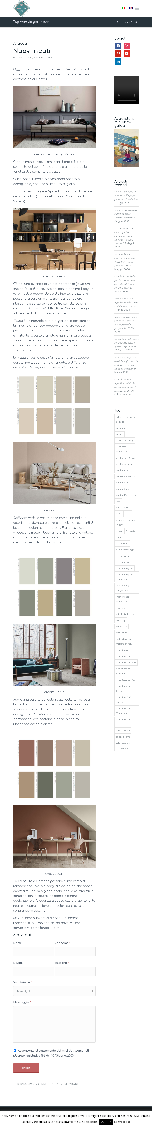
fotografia (131, 531)
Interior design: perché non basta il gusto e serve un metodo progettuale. (126, 322)
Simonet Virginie (69, 1084)
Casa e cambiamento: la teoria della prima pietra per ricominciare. (126, 195)
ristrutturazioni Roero (123, 722)
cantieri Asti (122, 482)
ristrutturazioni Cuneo (123, 688)
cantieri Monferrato (126, 495)
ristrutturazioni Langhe (123, 699)
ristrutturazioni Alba (126, 662)
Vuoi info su (22, 982)
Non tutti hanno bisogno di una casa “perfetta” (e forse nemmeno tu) (124, 259)
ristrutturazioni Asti (125, 679)
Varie (51, 57)
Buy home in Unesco (126, 457)
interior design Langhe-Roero (123, 588)
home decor (122, 543)
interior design (123, 562)
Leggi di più (122, 1121)
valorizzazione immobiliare (123, 745)
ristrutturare (122, 650)
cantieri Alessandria (126, 476)
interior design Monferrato (123, 599)
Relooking (40, 57)
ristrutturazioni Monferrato (123, 710)
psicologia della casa (126, 614)
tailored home (123, 736)
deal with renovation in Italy (126, 522)
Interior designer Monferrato (124, 577)
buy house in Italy (124, 464)
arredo (119, 434)
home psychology (125, 549)
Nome (17, 942)
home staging (122, 555)
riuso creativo (123, 730)
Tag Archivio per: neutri (31, 22)
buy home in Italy (124, 440)
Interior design (22, 57)
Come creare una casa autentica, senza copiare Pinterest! (125, 213)
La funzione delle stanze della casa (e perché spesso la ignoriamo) (126, 342)
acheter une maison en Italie (126, 419)
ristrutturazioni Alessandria (123, 671)
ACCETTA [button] (106, 1121)
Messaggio (22, 1002)
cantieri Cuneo (123, 488)
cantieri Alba (122, 470)
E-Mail (19, 962)
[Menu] (137, 8)
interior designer (124, 568)
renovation (121, 626)
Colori (119, 513)
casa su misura (123, 507)
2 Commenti (43, 1084)
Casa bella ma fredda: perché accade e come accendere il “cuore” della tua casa (125, 281)
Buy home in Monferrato (122, 449)
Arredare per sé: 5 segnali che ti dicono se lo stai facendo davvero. (126, 302)
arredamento (122, 428)
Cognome (62, 942)
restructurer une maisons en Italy (124, 641)
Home (119, 537)
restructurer (122, 632)
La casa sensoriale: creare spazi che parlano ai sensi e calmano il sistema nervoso (124, 235)
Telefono (62, 962)
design (119, 531)
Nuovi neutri (33, 51)
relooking (120, 620)
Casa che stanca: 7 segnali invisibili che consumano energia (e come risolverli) (125, 384)
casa (118, 501)
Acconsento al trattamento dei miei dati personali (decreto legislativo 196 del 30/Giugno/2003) (51, 1053)
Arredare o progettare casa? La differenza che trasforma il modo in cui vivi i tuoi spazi (126, 362)
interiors (120, 607)
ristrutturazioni (123, 656)
